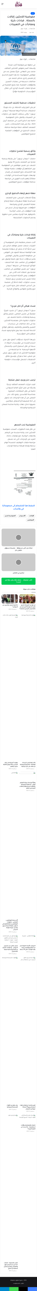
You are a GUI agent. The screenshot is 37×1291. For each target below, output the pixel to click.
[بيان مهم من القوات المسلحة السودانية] (10, 1030)
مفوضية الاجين (10, 516)
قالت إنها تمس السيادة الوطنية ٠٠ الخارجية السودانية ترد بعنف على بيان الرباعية (27, 764)
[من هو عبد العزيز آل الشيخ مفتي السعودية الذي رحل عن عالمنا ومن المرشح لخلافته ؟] (27, 598)
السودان (22, 516)
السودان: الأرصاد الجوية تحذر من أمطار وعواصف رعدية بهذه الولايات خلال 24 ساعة (27, 947)
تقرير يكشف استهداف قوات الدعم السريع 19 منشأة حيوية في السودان (27, 1107)
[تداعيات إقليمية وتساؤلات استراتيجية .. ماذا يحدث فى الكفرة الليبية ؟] (27, 1118)
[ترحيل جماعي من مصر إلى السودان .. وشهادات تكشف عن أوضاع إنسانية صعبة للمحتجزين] (10, 939)
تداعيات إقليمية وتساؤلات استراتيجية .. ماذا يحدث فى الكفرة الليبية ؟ (28, 1127)
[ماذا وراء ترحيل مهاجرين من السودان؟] (10, 598)
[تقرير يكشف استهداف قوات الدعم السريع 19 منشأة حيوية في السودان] (27, 1030)
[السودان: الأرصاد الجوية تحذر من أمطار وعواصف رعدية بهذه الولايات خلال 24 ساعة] (27, 939)
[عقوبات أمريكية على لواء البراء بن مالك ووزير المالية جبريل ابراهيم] (10, 687)
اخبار (33, 13)
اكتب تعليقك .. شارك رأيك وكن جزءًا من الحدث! (18, 581)
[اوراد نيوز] (19, 4)
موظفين (30, 520)
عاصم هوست (16, 1283)
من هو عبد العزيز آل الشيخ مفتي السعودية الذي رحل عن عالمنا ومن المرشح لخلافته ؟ (27, 607)
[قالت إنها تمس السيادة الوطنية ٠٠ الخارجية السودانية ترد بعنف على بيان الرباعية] (27, 687)
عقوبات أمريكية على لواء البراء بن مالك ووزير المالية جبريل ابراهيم (10, 764)
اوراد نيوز (31, 32)
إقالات (31, 516)
